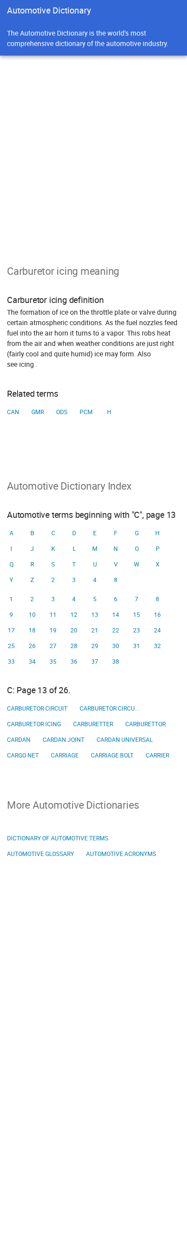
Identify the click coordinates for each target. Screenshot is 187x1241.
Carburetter (93, 724)
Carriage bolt (112, 755)
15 (136, 615)
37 (94, 661)
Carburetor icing (34, 724)
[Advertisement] (93, 153)
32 (157, 646)
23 (136, 630)
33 (11, 661)
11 (53, 615)
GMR (37, 412)
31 (136, 646)
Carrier (157, 755)
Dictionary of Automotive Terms (57, 838)
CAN (13, 412)
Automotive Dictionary (49, 10)
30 (115, 646)
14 (115, 615)
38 (115, 661)
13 (94, 615)
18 (32, 630)
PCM (86, 412)
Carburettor (145, 724)
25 (11, 646)
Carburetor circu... (110, 708)
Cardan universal (125, 740)
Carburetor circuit (37, 708)
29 (94, 646)
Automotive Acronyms (121, 854)
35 (53, 661)
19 (53, 630)
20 (73, 630)
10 (32, 615)
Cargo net (23, 755)
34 (32, 661)
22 (115, 630)
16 (157, 615)
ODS (61, 412)
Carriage (65, 755)
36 (73, 661)
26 (32, 646)
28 (73, 646)
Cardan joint (63, 740)
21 (94, 630)
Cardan (18, 740)
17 (11, 630)
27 (53, 646)
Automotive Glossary (40, 854)
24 (157, 630)
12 (73, 615)
